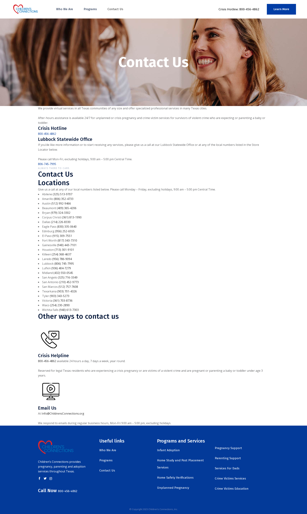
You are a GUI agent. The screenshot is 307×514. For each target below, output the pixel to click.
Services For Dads (227, 468)
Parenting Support (228, 458)
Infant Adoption (168, 450)
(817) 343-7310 (67, 240)
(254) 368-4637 (61, 254)
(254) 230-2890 (60, 305)
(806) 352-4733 (63, 199)
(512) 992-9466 (61, 203)
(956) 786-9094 (62, 259)
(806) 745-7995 (64, 264)
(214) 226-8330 (61, 222)
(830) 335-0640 (67, 227)
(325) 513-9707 (62, 194)
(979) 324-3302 (60, 213)
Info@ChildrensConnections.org (63, 413)
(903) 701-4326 (67, 291)
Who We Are (107, 450)
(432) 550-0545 (63, 273)
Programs (105, 460)
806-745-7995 (47, 164)
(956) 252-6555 (65, 231)
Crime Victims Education (232, 489)
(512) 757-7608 (68, 287)
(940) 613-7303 (69, 310)
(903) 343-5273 (59, 296)
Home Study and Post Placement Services (180, 464)
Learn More (281, 9)
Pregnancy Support (228, 448)
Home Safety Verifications (175, 477)
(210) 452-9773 (69, 282)
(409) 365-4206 (66, 208)
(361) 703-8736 (62, 301)
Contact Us (107, 470)
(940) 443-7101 (67, 245)
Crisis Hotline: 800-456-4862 (239, 9)
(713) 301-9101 (64, 250)
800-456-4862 (47, 134)
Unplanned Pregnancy (173, 488)
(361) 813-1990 (72, 217)
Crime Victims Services (230, 478)
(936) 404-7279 (61, 268)
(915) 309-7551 (62, 236)
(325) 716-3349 (67, 277)
